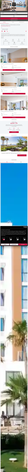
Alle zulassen (23, 244)
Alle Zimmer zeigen (14, 119)
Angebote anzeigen (22, 155)
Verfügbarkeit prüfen (13, 18)
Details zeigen (24, 242)
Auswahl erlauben (14, 244)
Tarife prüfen (14, 93)
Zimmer (1, 14)
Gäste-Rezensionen (21, 22)
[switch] (11, 239)
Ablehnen (5, 244)
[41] (1, 394)
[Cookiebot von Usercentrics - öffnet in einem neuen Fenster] (24, 227)
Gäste (15, 14)
